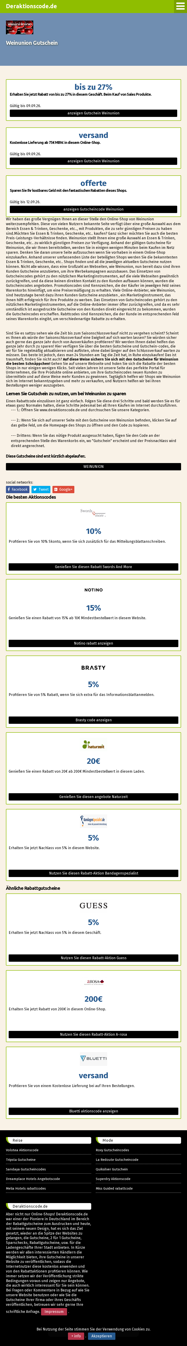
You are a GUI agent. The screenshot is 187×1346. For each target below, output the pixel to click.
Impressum (54, 1311)
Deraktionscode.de (31, 6)
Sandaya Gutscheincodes (26, 1169)
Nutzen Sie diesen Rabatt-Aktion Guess (94, 958)
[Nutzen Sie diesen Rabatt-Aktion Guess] (93, 906)
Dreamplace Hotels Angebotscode (33, 1179)
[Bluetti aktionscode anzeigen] (93, 1059)
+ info (76, 1336)
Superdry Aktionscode (113, 1179)
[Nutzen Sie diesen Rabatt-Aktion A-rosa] (93, 983)
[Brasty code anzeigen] (93, 668)
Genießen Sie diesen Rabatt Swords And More (93, 567)
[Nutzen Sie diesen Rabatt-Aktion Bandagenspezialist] (93, 822)
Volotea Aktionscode (22, 1150)
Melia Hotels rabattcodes (26, 1188)
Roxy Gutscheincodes (112, 1150)
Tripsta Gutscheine (21, 1160)
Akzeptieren (101, 1336)
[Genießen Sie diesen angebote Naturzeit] (93, 745)
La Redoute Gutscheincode (117, 1160)
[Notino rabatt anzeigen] (93, 592)
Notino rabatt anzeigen (93, 643)
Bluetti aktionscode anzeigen (93, 1111)
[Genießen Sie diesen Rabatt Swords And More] (93, 515)
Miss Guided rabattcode (114, 1188)
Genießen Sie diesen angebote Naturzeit (93, 797)
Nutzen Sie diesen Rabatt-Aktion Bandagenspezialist (93, 873)
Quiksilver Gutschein (112, 1169)
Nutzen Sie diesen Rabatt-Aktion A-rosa (93, 1034)
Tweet (43, 489)
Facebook (19, 489)
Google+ (65, 489)
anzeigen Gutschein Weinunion (93, 113)
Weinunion (93, 466)
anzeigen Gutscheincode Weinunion (93, 209)
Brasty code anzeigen (93, 720)
